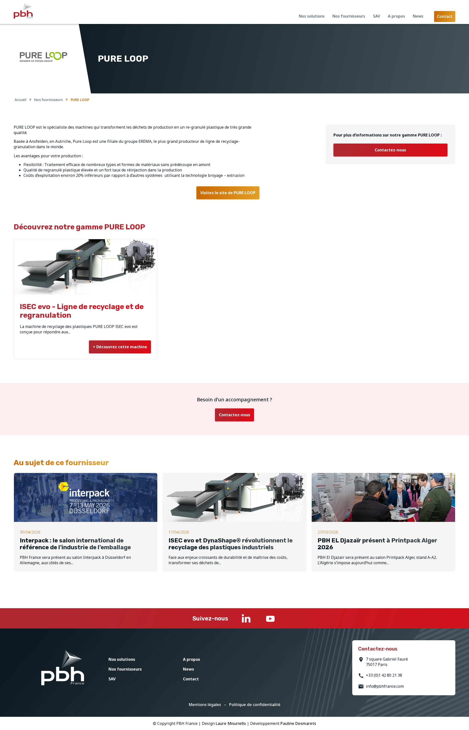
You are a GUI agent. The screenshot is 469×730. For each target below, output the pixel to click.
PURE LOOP (80, 99)
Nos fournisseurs (348, 16)
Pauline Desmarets (298, 723)
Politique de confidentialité (254, 704)
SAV (376, 16)
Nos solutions (312, 16)
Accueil (20, 99)
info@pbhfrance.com (385, 686)
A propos (396, 16)
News (418, 16)
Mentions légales (205, 704)
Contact (191, 679)
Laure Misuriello (231, 723)
